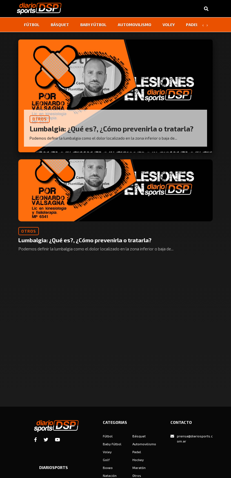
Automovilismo (134, 24)
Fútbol (31, 24)
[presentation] (202, 25)
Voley (169, 24)
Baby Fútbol (93, 24)
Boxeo (108, 468)
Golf (106, 460)
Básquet (60, 24)
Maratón (139, 468)
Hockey (138, 460)
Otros (136, 475)
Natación (110, 475)
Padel (192, 24)
